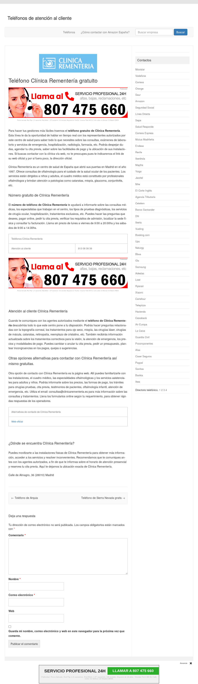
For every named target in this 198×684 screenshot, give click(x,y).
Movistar (140, 69)
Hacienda (140, 311)
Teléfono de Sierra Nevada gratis (103, 498)
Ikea (137, 381)
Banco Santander (144, 209)
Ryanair (139, 286)
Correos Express (144, 133)
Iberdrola (140, 158)
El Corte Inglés (143, 190)
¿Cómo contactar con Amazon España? (105, 32)
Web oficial (17, 421)
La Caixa (140, 331)
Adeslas (139, 273)
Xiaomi (139, 292)
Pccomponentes (144, 343)
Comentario (17, 535)
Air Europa (141, 324)
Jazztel (139, 178)
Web (11, 611)
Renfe (138, 152)
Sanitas (139, 369)
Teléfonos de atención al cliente (40, 17)
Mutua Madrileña (144, 139)
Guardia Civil (142, 337)
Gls (137, 260)
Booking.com (142, 235)
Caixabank (141, 318)
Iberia (138, 222)
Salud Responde (144, 126)
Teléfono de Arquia (24, 498)
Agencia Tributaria (145, 197)
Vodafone (140, 76)
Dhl (137, 216)
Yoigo (138, 171)
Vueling (139, 229)
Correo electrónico (22, 595)
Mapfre (139, 165)
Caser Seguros (143, 356)
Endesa (139, 146)
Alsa (137, 350)
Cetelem (140, 203)
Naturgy (139, 248)
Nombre (14, 579)
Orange (139, 88)
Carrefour (140, 299)
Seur (138, 95)
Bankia (139, 375)
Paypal (139, 362)
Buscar (180, 32)
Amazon (139, 101)
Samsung (140, 267)
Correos (139, 82)
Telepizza (140, 305)
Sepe (138, 120)
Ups (137, 241)
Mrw (137, 184)
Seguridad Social (144, 107)
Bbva (138, 254)
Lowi (137, 279)
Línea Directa (142, 114)
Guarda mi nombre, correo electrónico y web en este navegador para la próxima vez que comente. (67, 633)
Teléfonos (69, 32)
